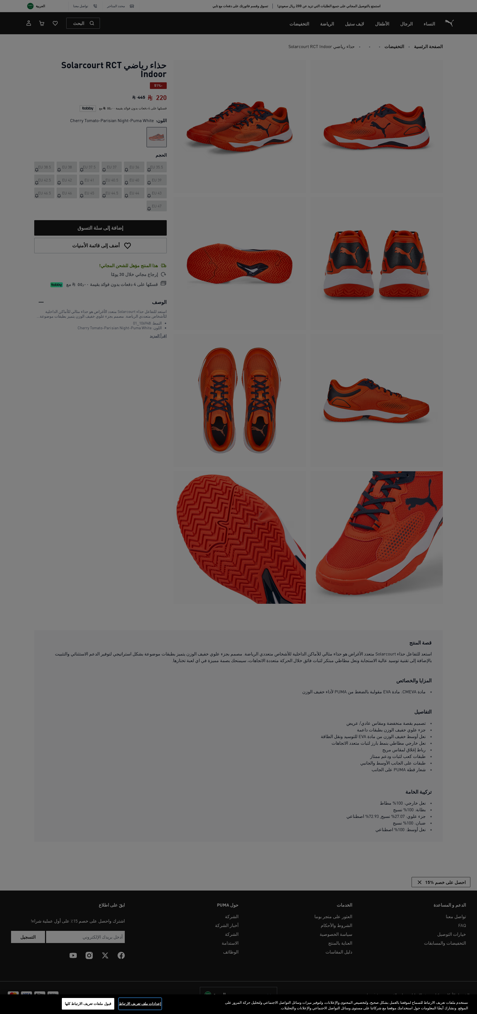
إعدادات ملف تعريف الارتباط (140, 1003)
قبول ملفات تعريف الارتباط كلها (88, 1003)
